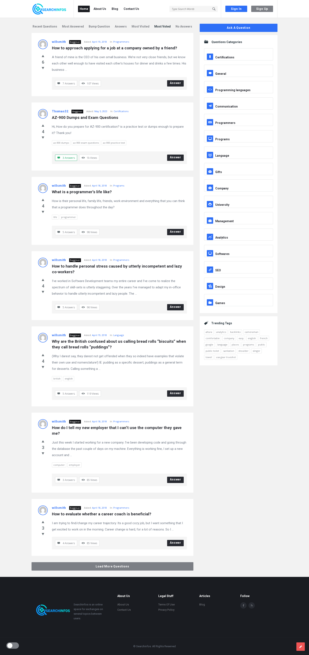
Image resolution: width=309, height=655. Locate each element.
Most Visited (140, 26)
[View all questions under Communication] (238, 101)
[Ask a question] (300, 646)
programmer (68, 217)
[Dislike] (43, 68)
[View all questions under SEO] (238, 265)
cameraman (251, 331)
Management (224, 221)
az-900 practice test (114, 142)
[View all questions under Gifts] (238, 166)
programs (248, 344)
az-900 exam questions (86, 142)
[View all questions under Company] (238, 183)
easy (241, 338)
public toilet (212, 350)
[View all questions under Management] (238, 216)
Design (220, 286)
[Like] (43, 56)
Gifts (218, 172)
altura (209, 331)
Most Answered (73, 26)
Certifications (121, 111)
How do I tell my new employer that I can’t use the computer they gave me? (117, 430)
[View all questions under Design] (238, 281)
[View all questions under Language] (238, 150)
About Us (100, 9)
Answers (121, 26)
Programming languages (233, 90)
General (220, 73)
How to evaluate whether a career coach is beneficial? (101, 514)
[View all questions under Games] (238, 297)
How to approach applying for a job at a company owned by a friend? (114, 48)
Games (220, 303)
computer (59, 464)
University (222, 204)
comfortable (213, 338)
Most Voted (162, 26)
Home (84, 9)
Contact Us (131, 9)
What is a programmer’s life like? (82, 191)
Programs (118, 185)
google (209, 344)
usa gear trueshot (226, 357)
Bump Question (99, 26)
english (69, 378)
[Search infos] (53, 9)
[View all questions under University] (238, 199)
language (222, 344)
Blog (115, 9)
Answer (175, 83)
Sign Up (262, 9)
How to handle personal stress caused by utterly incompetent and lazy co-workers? (117, 269)
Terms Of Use (166, 604)
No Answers (184, 26)
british (57, 378)
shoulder (243, 350)
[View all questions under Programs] (238, 134)
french (264, 338)
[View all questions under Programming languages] (238, 85)
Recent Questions (45, 26)
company (229, 338)
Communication (226, 106)
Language (118, 335)
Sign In (236, 9)
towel (209, 357)
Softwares (222, 254)
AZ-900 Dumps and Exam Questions (85, 117)
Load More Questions (112, 566)
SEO (218, 270)
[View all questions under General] (238, 68)
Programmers (121, 41)
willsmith (59, 41)
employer (74, 464)
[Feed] (251, 605)
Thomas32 (60, 111)
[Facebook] (243, 605)
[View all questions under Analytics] (238, 232)
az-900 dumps (61, 142)
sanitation (228, 350)
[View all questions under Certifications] (238, 52)
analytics (221, 331)
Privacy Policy (166, 609)
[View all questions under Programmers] (238, 117)
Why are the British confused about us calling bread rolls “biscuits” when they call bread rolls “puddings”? (119, 344)
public (261, 344)
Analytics (221, 237)
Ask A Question (238, 27)
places (235, 344)
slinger (256, 350)
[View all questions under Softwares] (238, 248)
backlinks (235, 331)
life (55, 217)
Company (221, 188)
